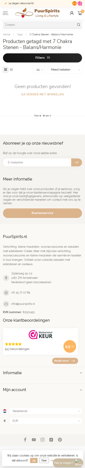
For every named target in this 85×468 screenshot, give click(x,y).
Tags (20, 34)
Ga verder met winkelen (42, 94)
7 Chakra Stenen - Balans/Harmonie (51, 34)
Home (6, 34)
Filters (40, 57)
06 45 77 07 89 (20, 292)
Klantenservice (42, 213)
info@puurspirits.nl (23, 303)
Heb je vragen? (63, 463)
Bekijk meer (61, 360)
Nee (44, 460)
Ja (33, 460)
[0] (80, 13)
